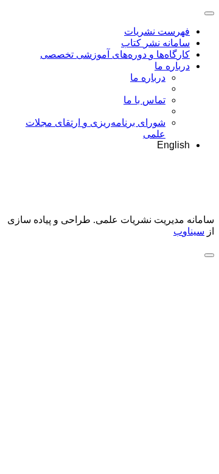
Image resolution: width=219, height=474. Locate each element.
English (173, 145)
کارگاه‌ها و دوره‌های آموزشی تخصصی (115, 54)
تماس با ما (144, 100)
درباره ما (172, 66)
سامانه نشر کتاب (155, 43)
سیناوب (188, 231)
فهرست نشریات (157, 31)
